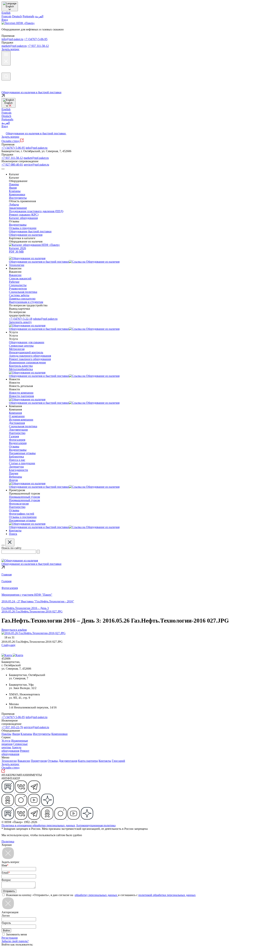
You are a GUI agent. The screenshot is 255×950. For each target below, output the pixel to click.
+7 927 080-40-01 (12, 164)
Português (28, 16)
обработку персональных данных (96, 895)
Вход (4, 19)
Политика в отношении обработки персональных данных (38, 825)
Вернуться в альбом (14, 629)
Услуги (5, 740)
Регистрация (9, 937)
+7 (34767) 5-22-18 (20, 318)
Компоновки (59, 734)
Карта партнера (88, 760)
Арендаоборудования (11, 749)
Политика (7, 841)
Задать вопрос (10, 49)
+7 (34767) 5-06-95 (35, 39)
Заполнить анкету (20, 322)
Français (6, 16)
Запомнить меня (16, 934)
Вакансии (24, 760)
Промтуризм (39, 760)
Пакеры (6, 734)
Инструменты (42, 734)
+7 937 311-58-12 (38, 45)
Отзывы (53, 760)
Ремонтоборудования (15, 752)
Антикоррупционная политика (96, 825)
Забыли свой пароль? (15, 941)
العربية (39, 16)
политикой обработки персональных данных (167, 895)
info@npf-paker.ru (12, 39)
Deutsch (17, 16)
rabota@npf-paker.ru (45, 318)
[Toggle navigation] (2, 169)
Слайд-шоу (8, 645)
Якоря (16, 734)
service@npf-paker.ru (36, 164)
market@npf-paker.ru (14, 45)
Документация (68, 760)
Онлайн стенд (10, 141)
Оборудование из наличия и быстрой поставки (36, 133)
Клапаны (26, 734)
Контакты (105, 760)
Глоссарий (118, 760)
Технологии (9, 760)
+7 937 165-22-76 (12, 727)
